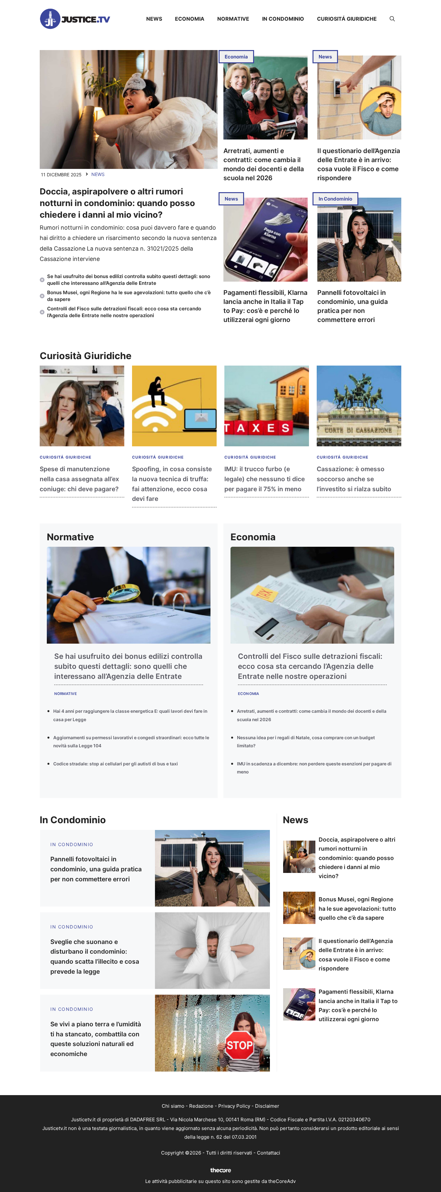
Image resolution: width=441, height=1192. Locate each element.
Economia (189, 19)
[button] (392, 18)
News (154, 19)
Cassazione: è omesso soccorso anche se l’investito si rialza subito (354, 478)
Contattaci (268, 1153)
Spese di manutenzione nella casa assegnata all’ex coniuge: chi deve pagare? (79, 478)
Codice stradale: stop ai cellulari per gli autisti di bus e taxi (115, 763)
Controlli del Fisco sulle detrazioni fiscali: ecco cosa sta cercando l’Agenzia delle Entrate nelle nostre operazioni (310, 666)
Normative (233, 19)
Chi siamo (173, 1106)
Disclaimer (267, 1106)
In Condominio (283, 19)
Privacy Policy (234, 1106)
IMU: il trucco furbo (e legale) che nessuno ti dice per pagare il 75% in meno (264, 478)
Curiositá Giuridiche (347, 19)
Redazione (201, 1106)
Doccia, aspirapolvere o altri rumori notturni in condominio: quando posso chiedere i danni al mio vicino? (117, 203)
